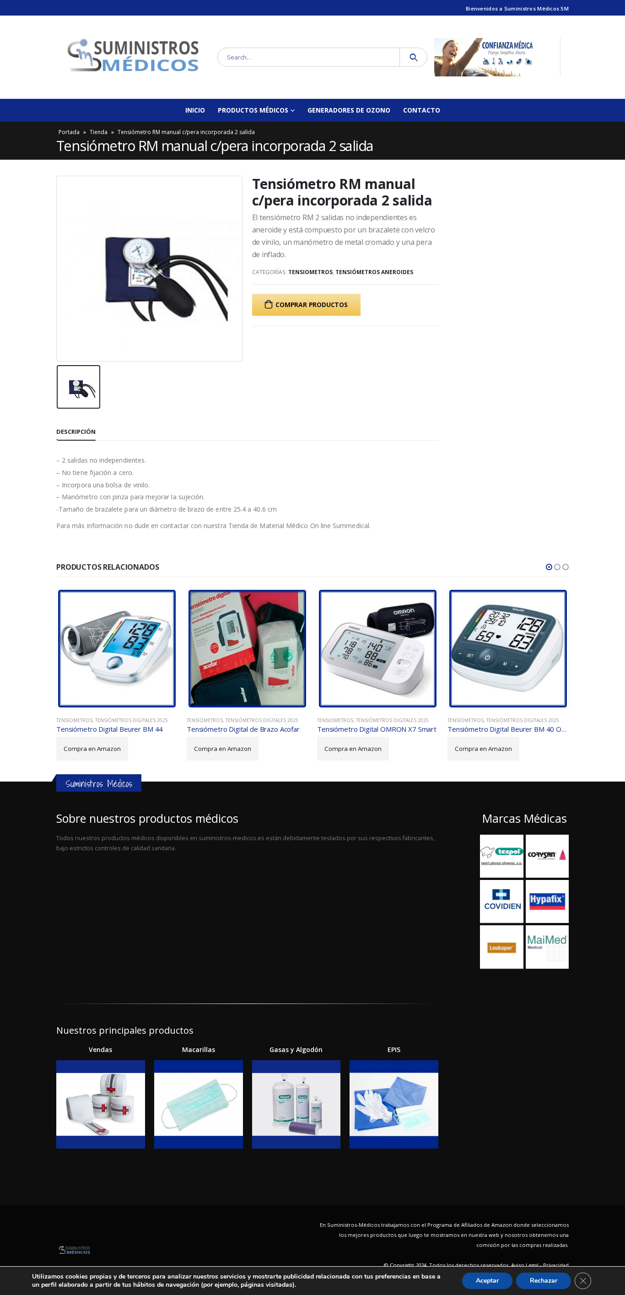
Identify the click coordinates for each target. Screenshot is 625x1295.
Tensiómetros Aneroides (374, 272)
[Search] (413, 57)
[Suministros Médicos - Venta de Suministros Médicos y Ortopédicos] (133, 57)
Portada (69, 132)
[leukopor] (501, 946)
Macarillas (198, 1049)
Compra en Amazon (92, 749)
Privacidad (556, 1265)
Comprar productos (311, 304)
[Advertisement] (247, 923)
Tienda (99, 132)
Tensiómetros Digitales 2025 (131, 720)
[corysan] (547, 856)
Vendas (100, 1049)
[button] (549, 566)
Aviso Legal (525, 1265)
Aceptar (487, 1280)
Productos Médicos (253, 110)
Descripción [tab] (76, 431)
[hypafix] (547, 901)
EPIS (394, 1049)
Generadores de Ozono (348, 110)
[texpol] (501, 856)
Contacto (421, 110)
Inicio (195, 110)
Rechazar (543, 1280)
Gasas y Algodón (296, 1049)
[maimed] (547, 946)
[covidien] (501, 901)
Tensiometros (310, 272)
